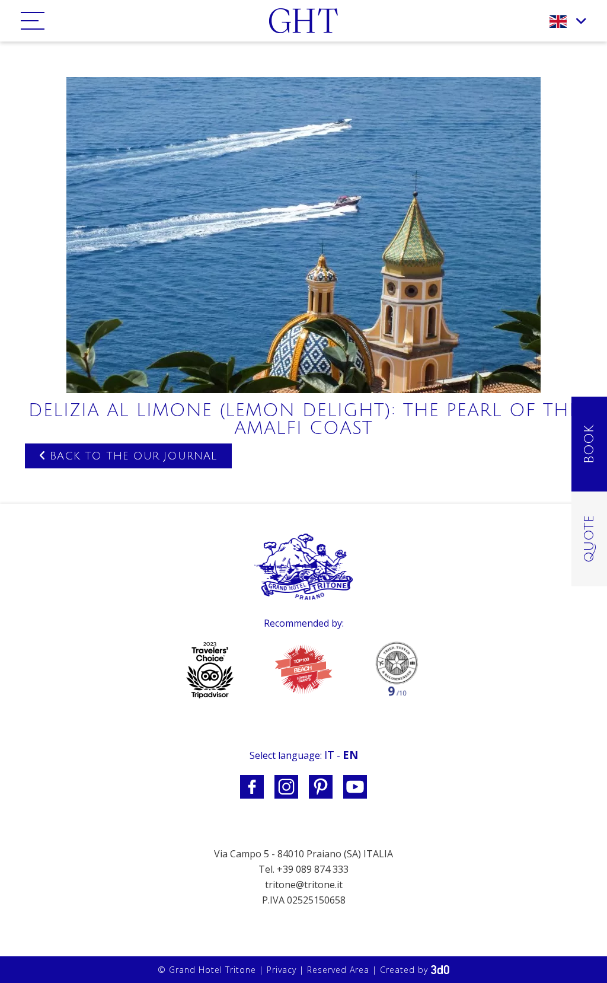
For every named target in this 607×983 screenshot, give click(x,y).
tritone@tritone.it (304, 884)
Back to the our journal (131, 456)
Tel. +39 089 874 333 (303, 869)
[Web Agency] (440, 969)
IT (329, 755)
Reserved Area (338, 969)
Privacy (281, 969)
